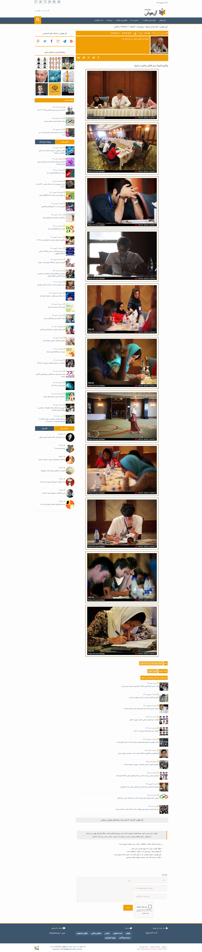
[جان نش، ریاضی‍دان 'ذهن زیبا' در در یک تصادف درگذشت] (42, 76)
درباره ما (109, 20)
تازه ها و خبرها (152, 27)
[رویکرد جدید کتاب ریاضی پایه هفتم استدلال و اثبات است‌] (55, 89)
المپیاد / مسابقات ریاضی (124, 26)
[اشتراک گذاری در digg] (78, 57)
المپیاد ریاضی (152, 671)
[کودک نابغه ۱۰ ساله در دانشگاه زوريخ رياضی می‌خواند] (42, 89)
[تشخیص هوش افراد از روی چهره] (55, 63)
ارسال (128, 907)
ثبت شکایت (98, 20)
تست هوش (117, 836)
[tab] (45, 142)
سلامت (59, 947)
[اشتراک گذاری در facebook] (98, 57)
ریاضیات (140, 27)
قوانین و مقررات (121, 20)
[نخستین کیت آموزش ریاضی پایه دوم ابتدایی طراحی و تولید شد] (68, 89)
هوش (133, 836)
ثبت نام (44, 11)
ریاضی (128, 836)
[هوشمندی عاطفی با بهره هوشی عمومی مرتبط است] (68, 76)
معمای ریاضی (108, 836)
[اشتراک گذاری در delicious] (83, 57)
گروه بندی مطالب (149, 20)
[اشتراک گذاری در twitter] (93, 57)
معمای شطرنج (97, 836)
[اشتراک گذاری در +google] (88, 57)
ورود (35, 11)
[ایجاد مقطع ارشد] (55, 76)
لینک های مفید (143, 947)
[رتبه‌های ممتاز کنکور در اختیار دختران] (42, 63)
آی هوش (162, 20)
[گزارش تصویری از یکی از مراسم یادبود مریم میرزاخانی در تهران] (68, 63)
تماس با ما (134, 20)
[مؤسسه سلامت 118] (36, 948)
